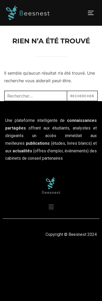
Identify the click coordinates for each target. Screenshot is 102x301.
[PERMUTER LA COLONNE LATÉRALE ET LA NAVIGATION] (92, 13)
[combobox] (51, 96)
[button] (51, 207)
